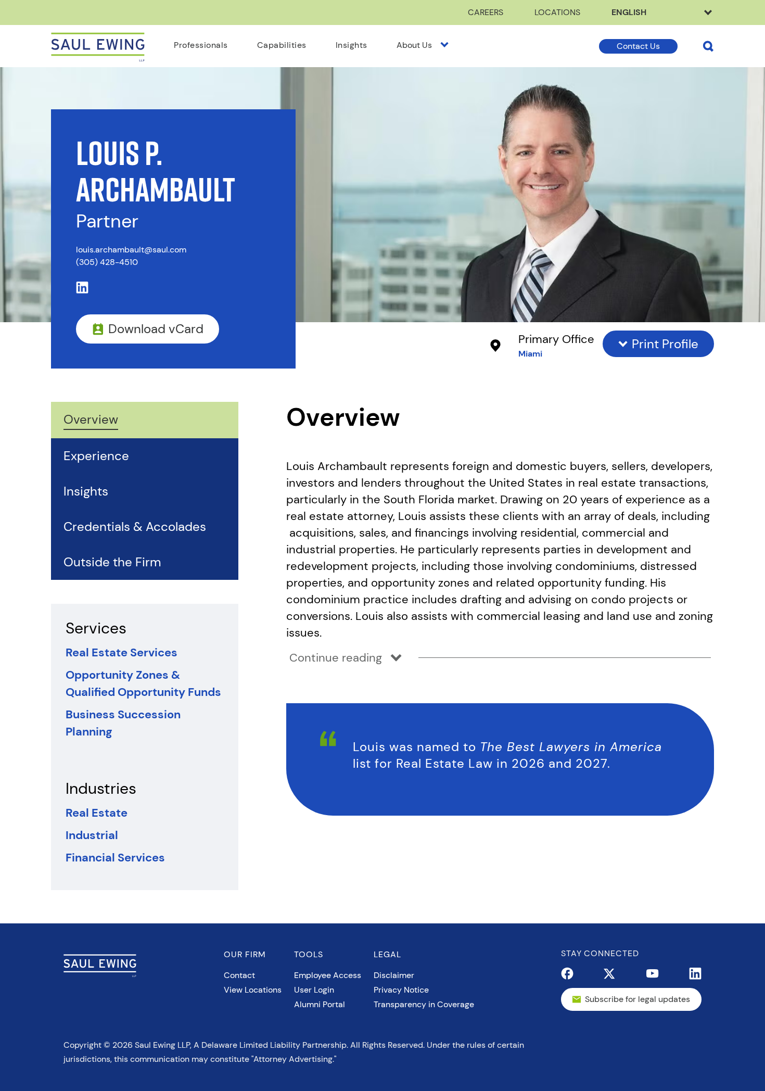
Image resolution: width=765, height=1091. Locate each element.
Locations (557, 12)
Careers (485, 12)
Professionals (201, 45)
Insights (351, 45)
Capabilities (282, 45)
